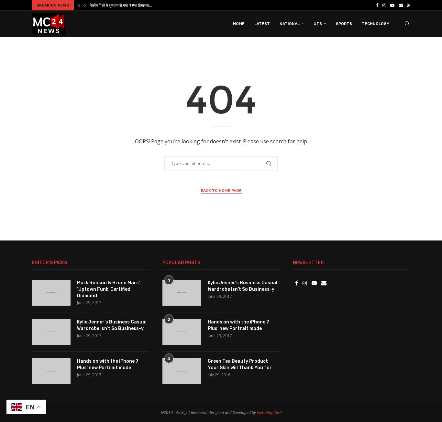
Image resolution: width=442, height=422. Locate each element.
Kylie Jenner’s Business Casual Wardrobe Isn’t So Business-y (112, 325)
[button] (79, 5)
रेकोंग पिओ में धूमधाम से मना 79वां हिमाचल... (121, 5)
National (290, 23)
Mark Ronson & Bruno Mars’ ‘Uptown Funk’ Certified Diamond (108, 289)
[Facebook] (377, 5)
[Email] (401, 5)
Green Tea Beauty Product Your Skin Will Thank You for (240, 364)
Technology (375, 23)
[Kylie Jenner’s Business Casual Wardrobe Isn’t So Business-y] (51, 332)
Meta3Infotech (269, 412)
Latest (262, 23)
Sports (344, 23)
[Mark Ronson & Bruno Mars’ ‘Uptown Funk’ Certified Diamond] (51, 293)
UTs (318, 23)
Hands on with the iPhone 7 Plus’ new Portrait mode (107, 364)
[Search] (407, 24)
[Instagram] (384, 5)
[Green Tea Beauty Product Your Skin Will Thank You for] (181, 371)
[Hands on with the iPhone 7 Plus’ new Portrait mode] (51, 371)
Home (239, 23)
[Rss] (408, 5)
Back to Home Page (221, 190)
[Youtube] (392, 5)
